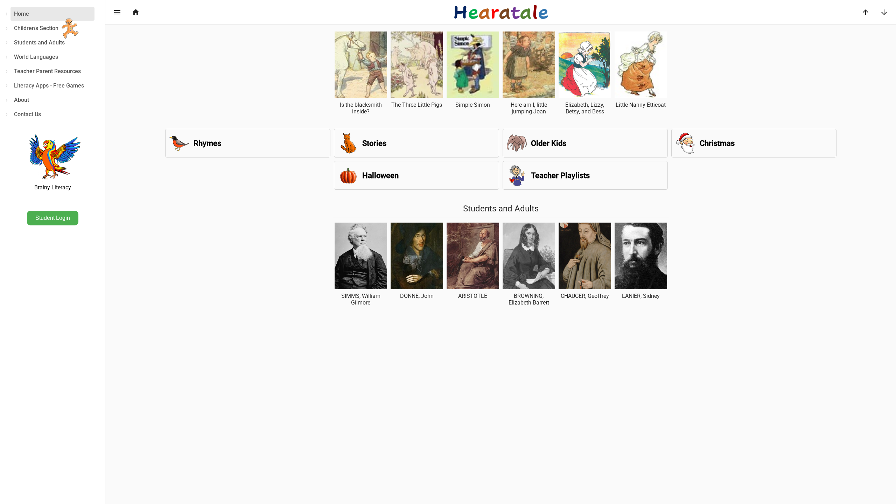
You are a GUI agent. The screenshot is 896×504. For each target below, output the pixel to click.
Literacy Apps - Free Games (49, 85)
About (21, 100)
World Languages (36, 57)
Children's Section (36, 28)
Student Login (52, 218)
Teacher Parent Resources (47, 71)
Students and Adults (39, 42)
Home (21, 13)
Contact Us (27, 114)
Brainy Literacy (52, 187)
